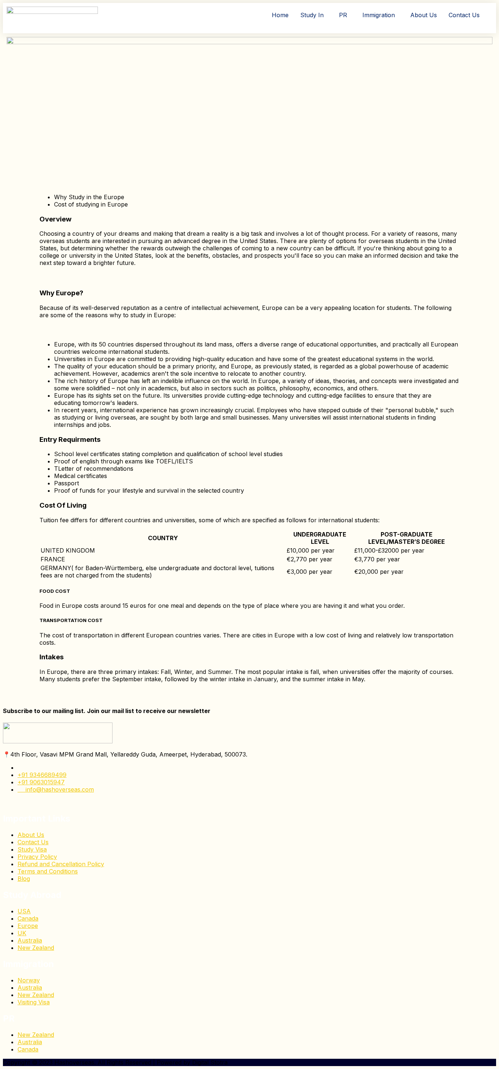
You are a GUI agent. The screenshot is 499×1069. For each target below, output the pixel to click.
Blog (24, 878)
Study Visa (32, 849)
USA (24, 911)
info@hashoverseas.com (58, 789)
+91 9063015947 (41, 782)
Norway (29, 980)
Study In (312, 15)
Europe (28, 925)
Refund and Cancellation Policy (61, 864)
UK (22, 933)
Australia (30, 940)
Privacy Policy (37, 856)
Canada (28, 918)
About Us (423, 15)
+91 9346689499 (42, 774)
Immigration (378, 15)
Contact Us (464, 15)
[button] (314, 15)
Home (280, 15)
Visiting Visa (34, 1002)
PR (343, 15)
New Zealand (36, 947)
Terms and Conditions (48, 871)
